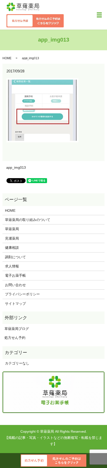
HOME (6, 58)
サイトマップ (15, 304)
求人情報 (12, 266)
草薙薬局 (12, 229)
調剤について (15, 257)
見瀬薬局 (12, 238)
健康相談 (12, 248)
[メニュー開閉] (99, 14)
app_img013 (16, 167)
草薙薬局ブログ (15, 329)
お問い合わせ (15, 285)
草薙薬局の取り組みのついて (27, 220)
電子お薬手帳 (15, 275)
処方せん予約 (13, 338)
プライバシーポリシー (22, 294)
